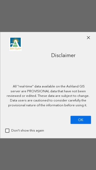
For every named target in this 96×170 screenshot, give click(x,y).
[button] (88, 37)
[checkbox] (7, 130)
